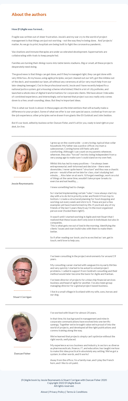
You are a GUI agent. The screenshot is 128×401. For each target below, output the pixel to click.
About (44, 391)
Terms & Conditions (76, 391)
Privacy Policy (57, 391)
